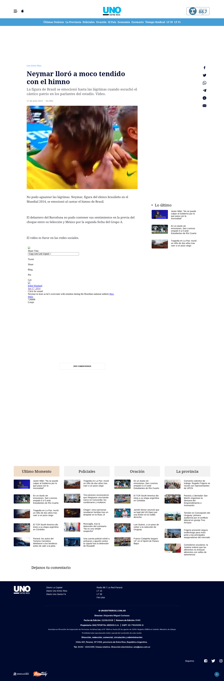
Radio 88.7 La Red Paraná (109, 587)
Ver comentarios (82, 366)
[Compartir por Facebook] (204, 68)
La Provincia (73, 22)
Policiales (89, 22)
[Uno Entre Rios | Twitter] (213, 661)
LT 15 (177, 22)
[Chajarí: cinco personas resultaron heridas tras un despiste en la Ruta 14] (87, 513)
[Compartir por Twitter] (204, 75)
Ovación (101, 22)
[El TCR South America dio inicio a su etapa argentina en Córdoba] (36, 527)
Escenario (138, 22)
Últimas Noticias (53, 22)
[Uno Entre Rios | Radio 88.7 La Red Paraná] (197, 11)
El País (112, 22)
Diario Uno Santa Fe (56, 594)
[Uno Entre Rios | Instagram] (221, 661)
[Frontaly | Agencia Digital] (38, 674)
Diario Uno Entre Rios (56, 591)
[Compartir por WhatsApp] (204, 83)
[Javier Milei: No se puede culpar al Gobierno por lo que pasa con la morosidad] (174, 215)
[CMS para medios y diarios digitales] (21, 674)
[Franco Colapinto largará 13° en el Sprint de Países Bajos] (137, 541)
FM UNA (101, 597)
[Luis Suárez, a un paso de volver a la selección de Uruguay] (137, 527)
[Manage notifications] (216, 674)
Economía (124, 22)
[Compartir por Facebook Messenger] (204, 98)
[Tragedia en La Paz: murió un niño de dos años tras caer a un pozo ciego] (174, 243)
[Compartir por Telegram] (204, 90)
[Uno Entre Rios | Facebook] (206, 661)
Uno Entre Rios (34, 66)
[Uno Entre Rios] (112, 11)
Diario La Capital (54, 587)
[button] (15, 11)
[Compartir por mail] (204, 106)
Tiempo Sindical (155, 22)
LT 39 (170, 22)
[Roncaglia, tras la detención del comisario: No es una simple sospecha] (87, 527)
